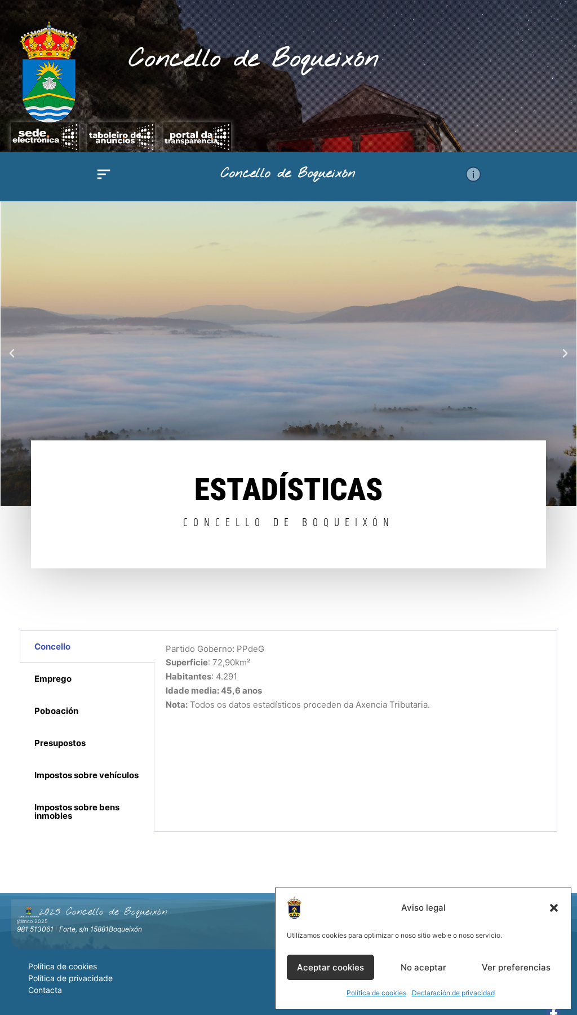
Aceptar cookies (330, 967)
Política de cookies (376, 992)
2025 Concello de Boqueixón (103, 912)
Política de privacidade (70, 978)
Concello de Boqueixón (254, 59)
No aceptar (423, 967)
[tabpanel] (355, 684)
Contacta (45, 990)
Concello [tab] (52, 646)
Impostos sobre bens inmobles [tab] (76, 811)
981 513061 (35, 929)
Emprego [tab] (53, 678)
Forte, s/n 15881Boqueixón (100, 929)
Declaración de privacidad (453, 992)
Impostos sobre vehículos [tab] (86, 775)
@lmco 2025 (32, 921)
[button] (554, 908)
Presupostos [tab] (60, 743)
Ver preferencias (516, 967)
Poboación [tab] (56, 710)
